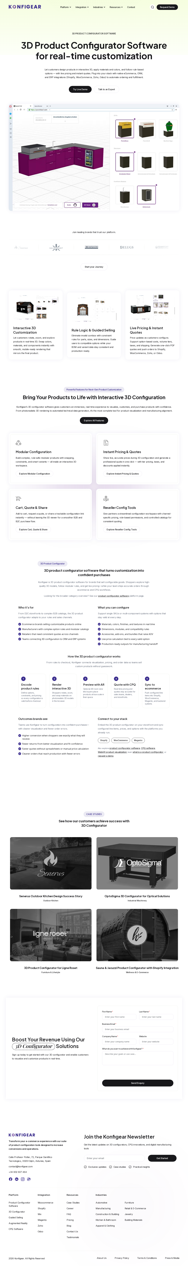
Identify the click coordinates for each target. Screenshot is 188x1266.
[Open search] (152, 7)
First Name (107, 1011)
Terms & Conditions (147, 1258)
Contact (131, 7)
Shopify (103, 740)
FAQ (69, 1214)
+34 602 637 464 (18, 1172)
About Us (102, 1258)
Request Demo (167, 7)
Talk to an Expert (106, 89)
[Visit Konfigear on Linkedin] (17, 1179)
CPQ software (148, 748)
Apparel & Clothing (105, 1225)
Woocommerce (45, 1202)
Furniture (129, 1202)
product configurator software (113, 596)
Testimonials (73, 1237)
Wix (39, 1214)
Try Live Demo (80, 89)
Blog (69, 1225)
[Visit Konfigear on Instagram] (23, 1179)
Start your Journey (94, 266)
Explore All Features (94, 420)
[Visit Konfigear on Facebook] (11, 1179)
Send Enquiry (137, 1083)
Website (143, 1036)
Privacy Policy (122, 1258)
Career (70, 1208)
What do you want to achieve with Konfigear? (123, 1048)
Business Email (109, 1024)
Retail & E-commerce (135, 1208)
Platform (64, 7)
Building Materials (133, 1220)
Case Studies (73, 1202)
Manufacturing (103, 1208)
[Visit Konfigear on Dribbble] (29, 1179)
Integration (81, 7)
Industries (98, 7)
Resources (115, 7)
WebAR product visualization (112, 752)
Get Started (162, 1158)
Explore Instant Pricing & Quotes (123, 473)
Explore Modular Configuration (34, 473)
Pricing (70, 1220)
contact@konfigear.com (21, 1166)
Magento (138, 740)
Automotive (101, 1202)
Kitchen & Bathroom (106, 1220)
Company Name (110, 1036)
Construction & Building (107, 1214)
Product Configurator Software (19, 1204)
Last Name (144, 1011)
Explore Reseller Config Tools (122, 529)
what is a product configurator (148, 752)
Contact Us (72, 1231)
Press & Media (172, 1258)
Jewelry (129, 1214)
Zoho (40, 1225)
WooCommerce (121, 740)
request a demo (106, 756)
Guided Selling (16, 1217)
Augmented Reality (18, 1223)
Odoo (40, 1231)
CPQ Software (16, 1229)
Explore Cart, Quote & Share (33, 529)
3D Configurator (17, 1211)
